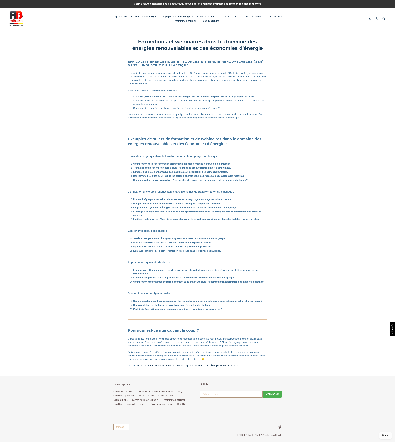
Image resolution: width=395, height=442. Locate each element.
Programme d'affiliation (173, 400)
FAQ (180, 391)
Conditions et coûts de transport (129, 404)
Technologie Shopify (273, 435)
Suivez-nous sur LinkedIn (145, 400)
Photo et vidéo (146, 395)
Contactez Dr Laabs (123, 391)
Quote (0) (392, 329)
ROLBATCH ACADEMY (254, 435)
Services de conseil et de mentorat (155, 391)
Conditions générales (124, 395)
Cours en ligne (165, 395)
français (120, 427)
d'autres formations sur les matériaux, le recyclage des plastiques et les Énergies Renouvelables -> (188, 365)
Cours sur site (120, 400)
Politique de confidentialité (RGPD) (167, 404)
